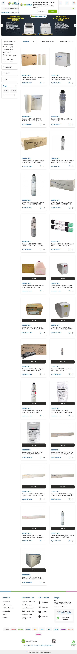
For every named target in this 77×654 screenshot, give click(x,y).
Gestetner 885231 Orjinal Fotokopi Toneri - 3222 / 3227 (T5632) (33, 203)
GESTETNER (26, 75)
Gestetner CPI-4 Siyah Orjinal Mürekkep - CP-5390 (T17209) (61, 78)
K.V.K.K (5, 614)
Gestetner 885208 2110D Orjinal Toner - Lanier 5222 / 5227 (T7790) (32, 411)
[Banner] (38, 25)
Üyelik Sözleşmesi (27, 608)
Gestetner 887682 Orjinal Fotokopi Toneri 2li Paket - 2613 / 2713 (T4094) (62, 245)
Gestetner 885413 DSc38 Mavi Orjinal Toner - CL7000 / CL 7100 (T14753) (33, 328)
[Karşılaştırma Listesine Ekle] (43, 82)
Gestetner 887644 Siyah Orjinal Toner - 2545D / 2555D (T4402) (61, 203)
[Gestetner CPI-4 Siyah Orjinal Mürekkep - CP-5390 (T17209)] (63, 60)
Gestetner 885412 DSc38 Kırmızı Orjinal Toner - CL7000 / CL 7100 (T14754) (61, 286)
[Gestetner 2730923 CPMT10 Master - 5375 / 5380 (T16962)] (34, 102)
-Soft (28, 652)
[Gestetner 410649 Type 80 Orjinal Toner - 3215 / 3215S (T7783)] (34, 143)
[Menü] (3, 3)
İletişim (5, 617)
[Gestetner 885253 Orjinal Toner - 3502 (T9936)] (63, 102)
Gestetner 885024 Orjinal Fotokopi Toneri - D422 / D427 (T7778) (62, 161)
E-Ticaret (32, 652)
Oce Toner (8, 59)
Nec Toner (7, 52)
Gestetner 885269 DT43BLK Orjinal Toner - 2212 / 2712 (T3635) (62, 536)
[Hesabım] (60, 3)
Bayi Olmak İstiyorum (28, 602)
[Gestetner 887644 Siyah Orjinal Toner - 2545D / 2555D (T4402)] (63, 185)
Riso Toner (8, 47)
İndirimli (7, 73)
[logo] (14, 3)
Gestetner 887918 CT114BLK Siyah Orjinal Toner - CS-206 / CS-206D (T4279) (62, 494)
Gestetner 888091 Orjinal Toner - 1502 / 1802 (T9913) (62, 369)
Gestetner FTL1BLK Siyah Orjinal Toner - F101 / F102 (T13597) (32, 369)
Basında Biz (6, 611)
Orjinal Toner (14, 12)
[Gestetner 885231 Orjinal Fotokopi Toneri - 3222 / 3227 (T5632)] (34, 185)
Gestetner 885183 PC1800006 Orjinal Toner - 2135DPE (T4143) (32, 244)
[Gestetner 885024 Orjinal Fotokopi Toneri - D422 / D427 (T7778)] (63, 143)
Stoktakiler (8, 67)
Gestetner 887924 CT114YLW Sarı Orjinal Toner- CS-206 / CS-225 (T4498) (33, 494)
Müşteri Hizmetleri (8, 608)
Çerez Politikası (27, 614)
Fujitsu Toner (8, 44)
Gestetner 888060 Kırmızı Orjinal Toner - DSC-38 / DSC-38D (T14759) (33, 286)
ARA (73, 8)
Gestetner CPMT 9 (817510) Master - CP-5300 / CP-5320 (33, 78)
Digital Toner (8, 49)
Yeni (6, 79)
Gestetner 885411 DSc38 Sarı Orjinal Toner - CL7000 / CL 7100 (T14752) (61, 328)
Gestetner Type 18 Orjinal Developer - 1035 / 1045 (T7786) (61, 411)
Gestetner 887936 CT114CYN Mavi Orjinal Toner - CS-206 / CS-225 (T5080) (62, 453)
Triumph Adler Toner (9, 56)
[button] (38, 33)
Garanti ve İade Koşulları (27, 618)
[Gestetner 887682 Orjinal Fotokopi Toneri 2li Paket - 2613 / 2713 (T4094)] (63, 227)
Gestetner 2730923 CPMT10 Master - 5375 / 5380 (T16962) (32, 119)
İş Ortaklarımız (7, 605)
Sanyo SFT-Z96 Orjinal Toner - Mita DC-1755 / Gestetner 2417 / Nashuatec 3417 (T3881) (32, 578)
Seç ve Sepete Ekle (48, 41)
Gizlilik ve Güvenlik (28, 611)
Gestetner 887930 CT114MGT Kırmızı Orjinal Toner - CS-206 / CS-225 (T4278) (32, 536)
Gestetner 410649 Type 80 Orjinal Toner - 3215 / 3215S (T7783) (33, 161)
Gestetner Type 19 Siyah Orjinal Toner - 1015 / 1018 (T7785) (32, 453)
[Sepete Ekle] (40, 82)
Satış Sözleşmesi (27, 605)
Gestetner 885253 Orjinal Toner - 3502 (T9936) (62, 119)
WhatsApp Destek (65, 618)
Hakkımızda (6, 602)
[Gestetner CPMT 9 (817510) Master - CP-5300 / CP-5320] (34, 60)
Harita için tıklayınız (61, 607)
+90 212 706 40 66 (64, 613)
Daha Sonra (41, 11)
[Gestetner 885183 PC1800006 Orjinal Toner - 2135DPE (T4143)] (34, 227)
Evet (52, 11)
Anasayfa (6, 12)
